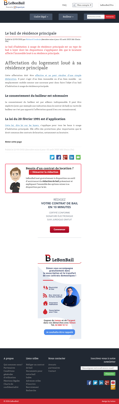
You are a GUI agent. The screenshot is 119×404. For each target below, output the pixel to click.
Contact (52, 371)
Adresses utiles (33, 381)
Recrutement (32, 387)
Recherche (31, 390)
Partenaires (9, 368)
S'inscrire (30, 384)
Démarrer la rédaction (45, 171)
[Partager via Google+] (65, 157)
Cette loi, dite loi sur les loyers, (22, 125)
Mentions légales (12, 381)
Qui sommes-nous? (13, 364)
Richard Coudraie (33, 39)
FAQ (64, 5)
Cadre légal (40, 16)
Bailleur (67, 16)
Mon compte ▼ (84, 5)
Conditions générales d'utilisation (10, 374)
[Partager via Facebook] (59, 157)
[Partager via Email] (78, 157)
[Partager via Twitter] (52, 157)
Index (28, 377)
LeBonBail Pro (106, 5)
